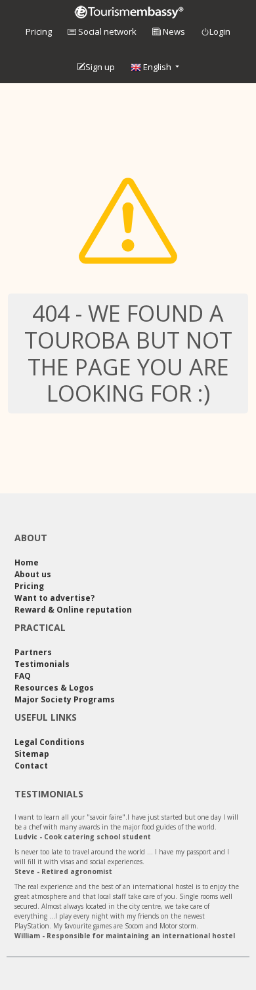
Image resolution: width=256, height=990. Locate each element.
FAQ (22, 675)
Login (219, 31)
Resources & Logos (54, 687)
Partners (33, 652)
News (173, 31)
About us (32, 574)
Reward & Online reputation (73, 609)
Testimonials (42, 664)
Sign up (100, 67)
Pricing (39, 31)
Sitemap (31, 753)
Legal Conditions (49, 742)
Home (26, 562)
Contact (31, 765)
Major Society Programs (64, 699)
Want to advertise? (54, 597)
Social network (106, 31)
